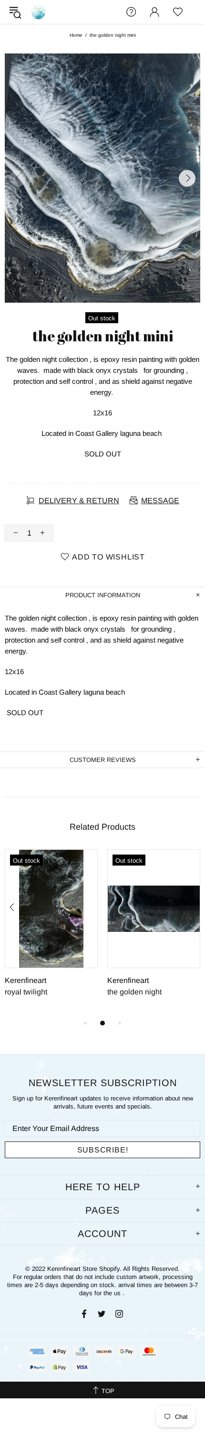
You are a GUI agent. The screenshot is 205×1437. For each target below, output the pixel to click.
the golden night (134, 992)
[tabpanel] (51, 933)
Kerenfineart (39, 12)
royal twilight (26, 992)
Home (76, 35)
